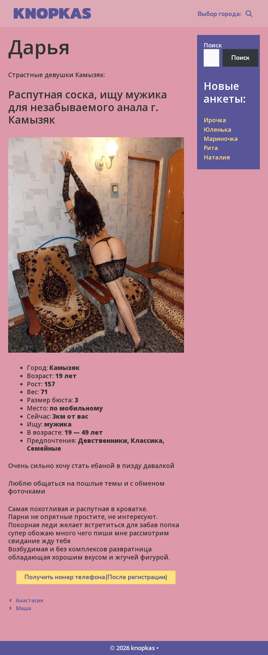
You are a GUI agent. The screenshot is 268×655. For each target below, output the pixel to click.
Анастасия (29, 600)
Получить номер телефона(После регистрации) (96, 577)
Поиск (213, 45)
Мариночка (221, 139)
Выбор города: (219, 14)
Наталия (217, 157)
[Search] (249, 14)
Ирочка (215, 120)
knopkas (52, 13)
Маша (23, 608)
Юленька (217, 129)
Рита (211, 148)
